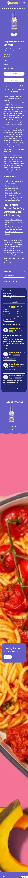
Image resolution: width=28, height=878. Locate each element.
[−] (5, 68)
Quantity (6, 64)
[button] (20, 2)
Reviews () (7, 324)
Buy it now (14, 80)
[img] (13, 329)
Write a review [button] (14, 298)
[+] (11, 68)
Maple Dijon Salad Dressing (16, 8)
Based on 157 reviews (9, 295)
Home (3, 8)
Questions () (16, 324)
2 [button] (10, 388)
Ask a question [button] (14, 302)
